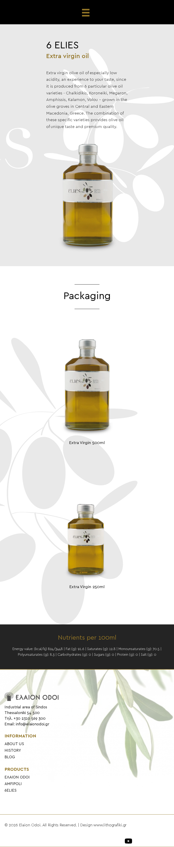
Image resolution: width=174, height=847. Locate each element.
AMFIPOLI (13, 783)
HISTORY (13, 750)
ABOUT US (14, 743)
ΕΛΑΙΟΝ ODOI (17, 777)
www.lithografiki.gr (109, 825)
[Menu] (87, 13)
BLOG (10, 757)
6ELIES (11, 790)
